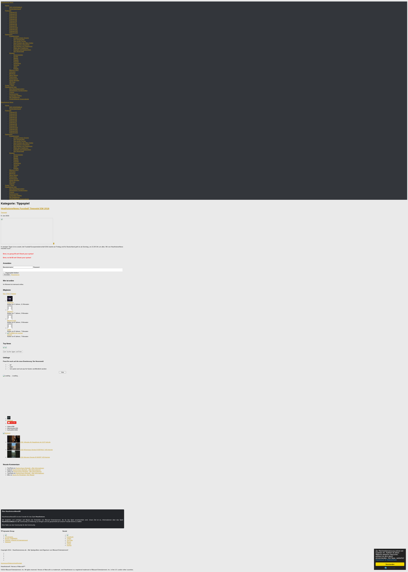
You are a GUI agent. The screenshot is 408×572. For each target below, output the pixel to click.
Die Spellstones (14, 97)
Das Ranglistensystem (16, 89)
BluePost (12, 73)
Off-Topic (12, 82)
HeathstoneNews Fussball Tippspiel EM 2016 (25, 208)
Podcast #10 (13, 27)
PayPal (69, 545)
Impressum (4, 563)
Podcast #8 (13, 24)
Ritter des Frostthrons (21, 48)
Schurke (16, 65)
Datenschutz (12, 563)
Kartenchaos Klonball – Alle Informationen (30, 468)
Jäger (15, 67)
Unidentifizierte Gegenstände (19, 99)
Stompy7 (10, 311)
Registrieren (15, 275)
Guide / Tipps (9, 85)
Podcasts (8, 10)
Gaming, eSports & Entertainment (16, 540)
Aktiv (8, 294)
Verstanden (389, 564)
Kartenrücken (13, 94)
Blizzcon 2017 (14, 70)
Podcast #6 (13, 21)
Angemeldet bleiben (12, 273)
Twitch (69, 543)
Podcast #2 (13, 14)
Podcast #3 (13, 16)
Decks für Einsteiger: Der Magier (23, 475)
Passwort (36, 267)
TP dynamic (9, 537)
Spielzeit (10, 420)
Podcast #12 (13, 31)
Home (7, 5)
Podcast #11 (13, 29)
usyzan (9, 335)
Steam (69, 542)
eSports (12, 84)
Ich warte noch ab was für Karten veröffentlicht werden (28, 369)
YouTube (70, 540)
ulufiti (9, 329)
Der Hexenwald (19, 51)
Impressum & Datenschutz (386, 559)
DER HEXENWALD (15, 7)
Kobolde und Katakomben (22, 50)
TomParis (10, 302)
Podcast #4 (13, 17)
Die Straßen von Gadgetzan (23, 46)
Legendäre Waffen (15, 95)
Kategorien (8, 34)
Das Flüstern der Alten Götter (23, 43)
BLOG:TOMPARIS (11, 538)
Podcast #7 (13, 22)
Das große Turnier (20, 41)
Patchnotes (13, 77)
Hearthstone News (7, 2)
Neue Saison (13, 75)
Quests (11, 92)
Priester (16, 61)
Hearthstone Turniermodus (18, 90)
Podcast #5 (13, 19)
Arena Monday (14, 80)
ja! (10, 365)
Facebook (70, 537)
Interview (12, 72)
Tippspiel (4, 212)
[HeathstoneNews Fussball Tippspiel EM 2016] (27, 243)
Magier (16, 58)
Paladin (16, 60)
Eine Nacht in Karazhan (21, 44)
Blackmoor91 (11, 320)
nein (11, 367)
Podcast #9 (13, 26)
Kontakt (19, 563)
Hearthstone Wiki (11, 87)
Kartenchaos (13, 78)
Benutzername (8, 267)
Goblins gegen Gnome (21, 38)
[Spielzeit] (8, 419)
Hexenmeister (18, 55)
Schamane (17, 63)
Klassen (12, 53)
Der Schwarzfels (19, 39)
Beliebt (13, 294)
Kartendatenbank (15, 9)
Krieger (16, 68)
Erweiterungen (14, 36)
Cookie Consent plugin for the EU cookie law (390, 568)
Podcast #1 (13, 12)
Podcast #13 (13, 33)
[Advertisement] (62, 397)
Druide (16, 56)
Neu (4, 294)
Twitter (69, 538)
